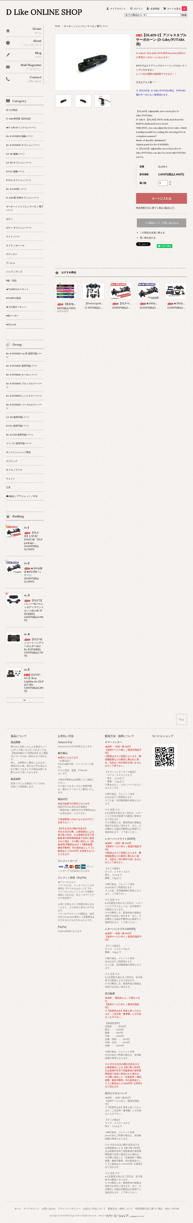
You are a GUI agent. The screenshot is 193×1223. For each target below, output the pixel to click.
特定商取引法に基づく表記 (148, 1208)
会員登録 (154, 8)
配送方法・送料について (120, 1208)
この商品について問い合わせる (161, 223)
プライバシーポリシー (69, 1208)
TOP (57, 26)
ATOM (175, 1208)
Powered (102, 1216)
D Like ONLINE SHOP (44, 12)
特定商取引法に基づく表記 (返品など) (155, 207)
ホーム (17, 1208)
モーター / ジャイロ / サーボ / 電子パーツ (86, 26)
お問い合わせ (48, 1208)
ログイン (138, 8)
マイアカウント (118, 8)
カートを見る (176, 8)
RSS (167, 1208)
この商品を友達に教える (152, 232)
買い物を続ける (148, 237)
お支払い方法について (94, 1208)
